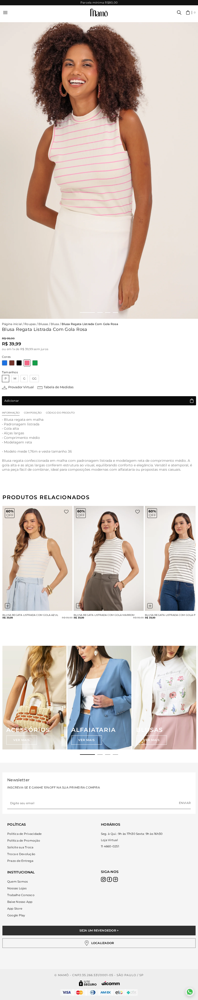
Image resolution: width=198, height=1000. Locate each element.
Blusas (43, 324)
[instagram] (103, 879)
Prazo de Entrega (20, 861)
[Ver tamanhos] (7, 605)
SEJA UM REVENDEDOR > (99, 930)
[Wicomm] (111, 983)
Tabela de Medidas (58, 387)
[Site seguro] (87, 983)
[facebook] (109, 879)
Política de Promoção (23, 840)
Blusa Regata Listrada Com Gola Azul (30, 615)
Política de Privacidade (24, 834)
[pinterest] (115, 879)
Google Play (16, 915)
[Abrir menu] (5, 12)
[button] (191, 12)
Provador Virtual (21, 387)
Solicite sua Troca (20, 847)
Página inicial (12, 324)
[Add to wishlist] (66, 512)
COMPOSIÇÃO (33, 412)
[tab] (87, 754)
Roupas (30, 324)
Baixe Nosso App (20, 902)
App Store (14, 908)
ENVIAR (185, 803)
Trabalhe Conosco (21, 895)
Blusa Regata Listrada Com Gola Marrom (104, 615)
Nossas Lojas (17, 888)
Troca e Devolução (21, 854)
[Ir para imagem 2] (100, 312)
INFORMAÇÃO (11, 412)
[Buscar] (179, 12)
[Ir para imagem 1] (87, 312)
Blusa (55, 324)
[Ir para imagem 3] (107, 312)
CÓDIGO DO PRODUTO (60, 412)
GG (34, 378)
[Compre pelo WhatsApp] (189, 991)
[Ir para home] (99, 13)
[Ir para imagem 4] (115, 312)
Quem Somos (17, 881)
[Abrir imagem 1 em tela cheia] (99, 170)
